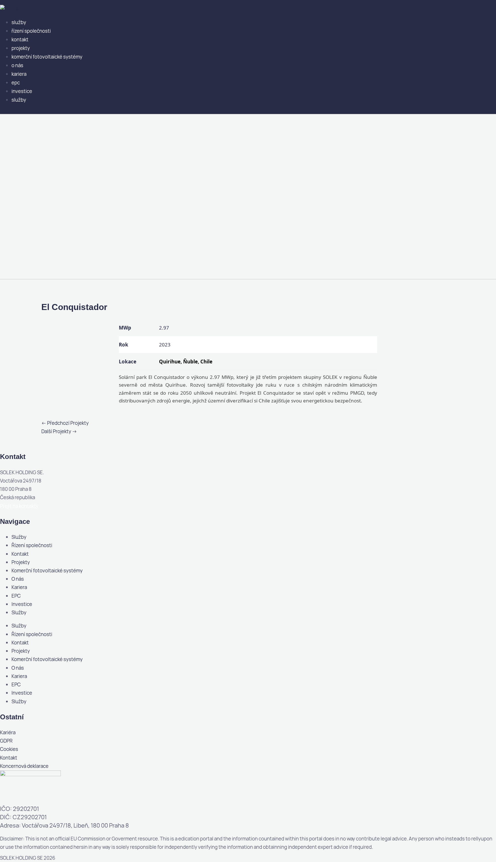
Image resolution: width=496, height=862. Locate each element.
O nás (17, 65)
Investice (21, 91)
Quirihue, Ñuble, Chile (185, 361)
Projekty (20, 48)
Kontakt (19, 39)
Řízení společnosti (31, 31)
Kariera (18, 74)
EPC (15, 82)
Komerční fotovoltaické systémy (46, 56)
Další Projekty (59, 431)
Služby (18, 22)
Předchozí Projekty (65, 423)
